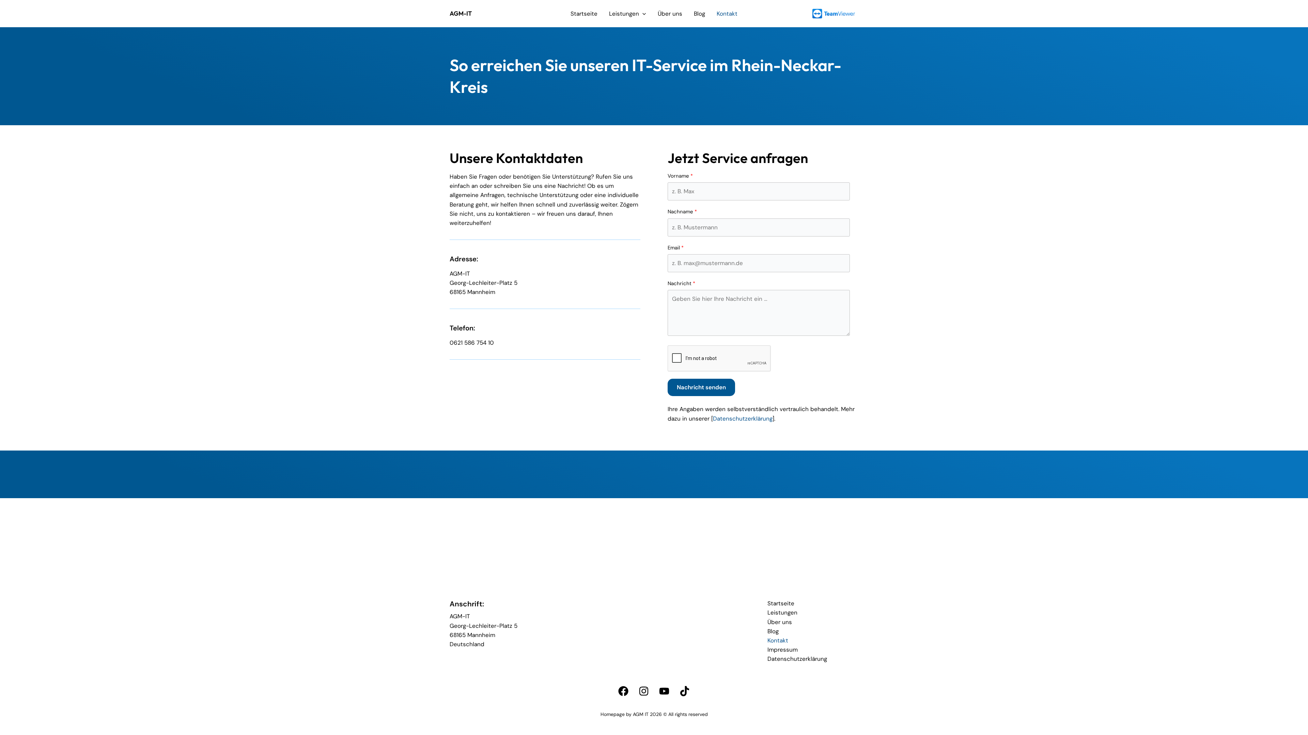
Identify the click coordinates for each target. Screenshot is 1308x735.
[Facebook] (623, 691)
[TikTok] (685, 691)
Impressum (782, 649)
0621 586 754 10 (472, 342)
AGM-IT (461, 13)
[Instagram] (644, 691)
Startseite (584, 13)
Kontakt (727, 13)
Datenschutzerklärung (743, 418)
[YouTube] (664, 691)
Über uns (670, 13)
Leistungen (624, 13)
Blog (699, 13)
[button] (642, 13)
